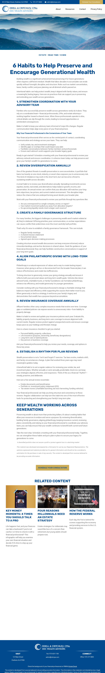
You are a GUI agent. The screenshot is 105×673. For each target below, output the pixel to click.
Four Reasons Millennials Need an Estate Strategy (51, 515)
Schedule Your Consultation (91, 2)
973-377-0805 (37, 2)
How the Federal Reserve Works (82, 512)
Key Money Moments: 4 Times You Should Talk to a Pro (19, 515)
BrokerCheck (73, 666)
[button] (58, 9)
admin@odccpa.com (53, 2)
